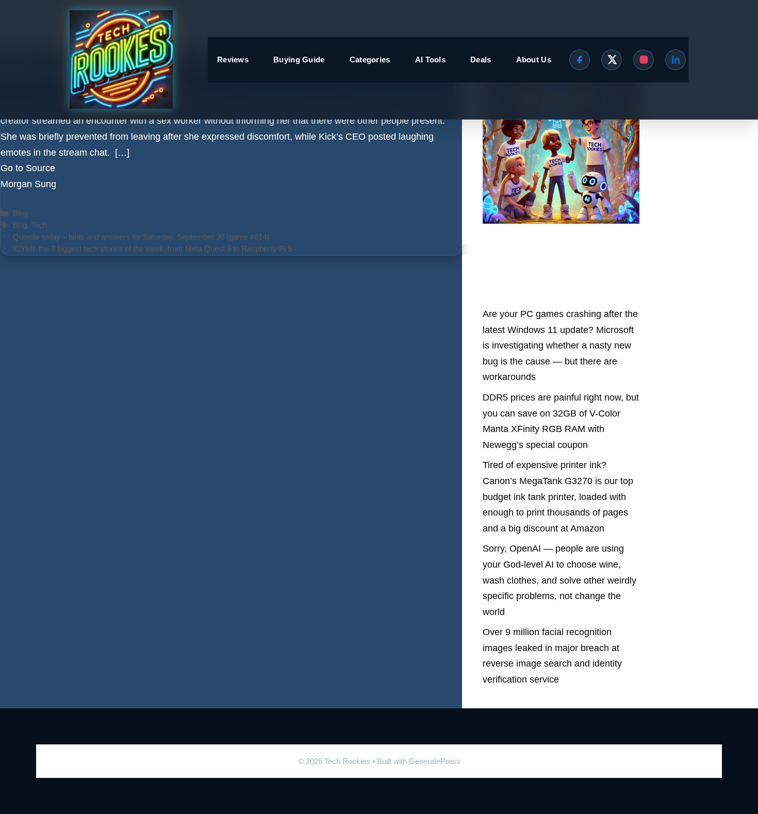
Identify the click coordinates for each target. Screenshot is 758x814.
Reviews (233, 59)
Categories (370, 59)
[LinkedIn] (675, 59)
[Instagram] (643, 59)
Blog (20, 213)
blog (20, 225)
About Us (533, 59)
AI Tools (430, 59)
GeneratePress (434, 761)
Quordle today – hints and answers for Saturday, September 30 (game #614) (141, 236)
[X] (611, 59)
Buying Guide (299, 59)
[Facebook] (579, 59)
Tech (39, 225)
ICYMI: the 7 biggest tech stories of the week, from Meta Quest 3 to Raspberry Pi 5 (152, 248)
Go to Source (28, 168)
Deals (480, 59)
